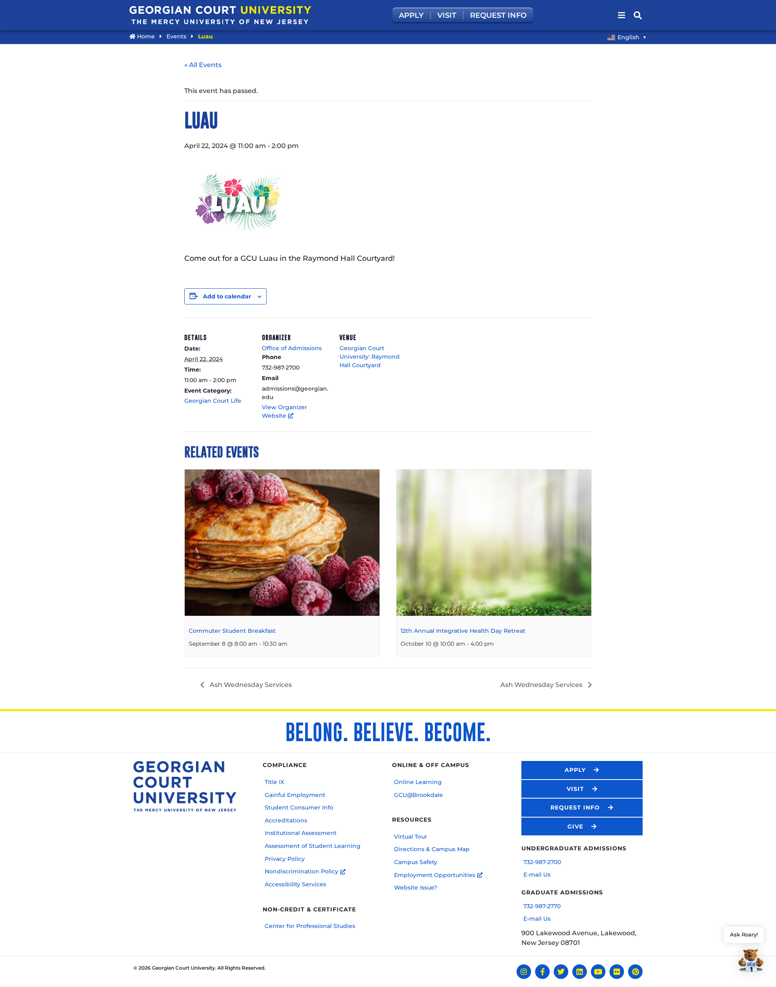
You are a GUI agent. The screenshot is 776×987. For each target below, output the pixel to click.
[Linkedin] (579, 971)
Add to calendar (227, 296)
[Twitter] (561, 971)
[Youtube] (598, 971)
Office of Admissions (292, 348)
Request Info (498, 15)
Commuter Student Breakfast (232, 630)
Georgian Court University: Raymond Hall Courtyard (370, 356)
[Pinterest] (635, 971)
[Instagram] (524, 971)
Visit (446, 15)
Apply (411, 15)
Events (176, 36)
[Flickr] (616, 971)
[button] (744, 951)
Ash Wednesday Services (250, 685)
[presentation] (282, 542)
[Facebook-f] (542, 971)
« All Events (202, 65)
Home (145, 36)
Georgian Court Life (212, 400)
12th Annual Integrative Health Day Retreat (463, 630)
